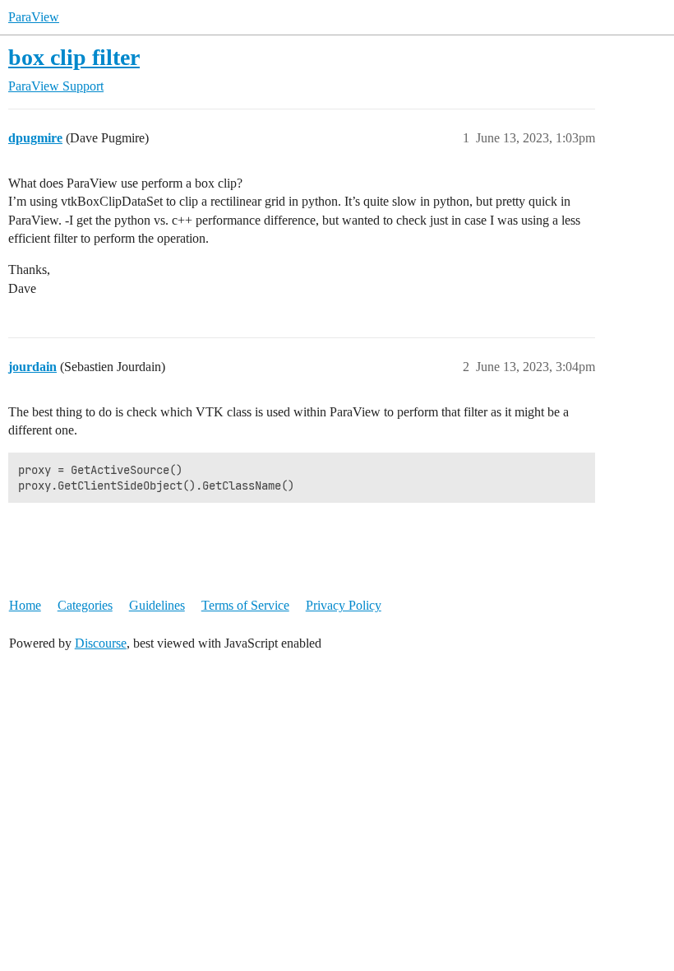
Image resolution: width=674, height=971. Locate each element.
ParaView (33, 17)
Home (25, 605)
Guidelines (157, 605)
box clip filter (74, 57)
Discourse (101, 643)
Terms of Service (245, 605)
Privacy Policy (343, 605)
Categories (85, 605)
